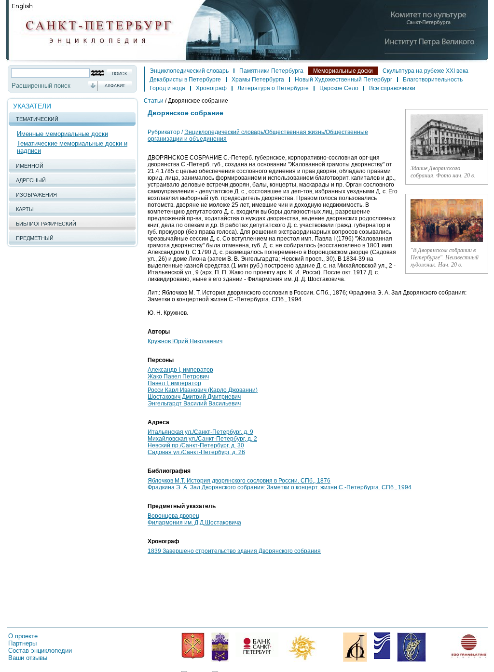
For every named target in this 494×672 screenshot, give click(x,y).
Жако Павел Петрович (178, 376)
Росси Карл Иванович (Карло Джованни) (203, 390)
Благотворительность (433, 79)
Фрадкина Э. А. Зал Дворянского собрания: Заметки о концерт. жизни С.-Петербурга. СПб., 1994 (280, 487)
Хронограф (211, 88)
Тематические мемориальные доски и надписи (72, 147)
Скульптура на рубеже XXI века (425, 70)
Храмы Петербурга (258, 79)
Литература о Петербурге (273, 88)
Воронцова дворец (173, 515)
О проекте (23, 636)
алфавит (115, 85)
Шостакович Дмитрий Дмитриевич (194, 396)
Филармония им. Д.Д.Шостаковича (194, 522)
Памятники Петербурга (271, 70)
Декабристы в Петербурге (185, 79)
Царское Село (338, 88)
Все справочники (392, 88)
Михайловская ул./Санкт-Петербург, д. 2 (202, 438)
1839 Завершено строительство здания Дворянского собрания (234, 551)
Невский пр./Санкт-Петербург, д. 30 (196, 445)
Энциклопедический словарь (189, 70)
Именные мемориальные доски (62, 133)
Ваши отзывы (27, 657)
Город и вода (167, 88)
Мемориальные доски (343, 70)
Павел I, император (174, 383)
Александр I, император (180, 369)
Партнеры (22, 643)
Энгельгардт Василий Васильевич (194, 403)
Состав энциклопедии (40, 650)
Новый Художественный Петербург (343, 79)
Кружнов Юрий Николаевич (185, 341)
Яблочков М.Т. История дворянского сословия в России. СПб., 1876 (239, 480)
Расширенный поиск (41, 85)
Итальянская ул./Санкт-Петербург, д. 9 (200, 432)
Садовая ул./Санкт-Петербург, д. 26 (196, 452)
